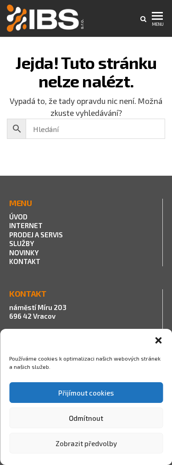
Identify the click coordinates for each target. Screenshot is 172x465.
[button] (158, 340)
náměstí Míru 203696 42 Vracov (38, 312)
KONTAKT (24, 261)
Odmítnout (86, 418)
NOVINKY (24, 252)
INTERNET (26, 225)
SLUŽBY (21, 243)
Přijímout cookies (86, 393)
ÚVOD (18, 216)
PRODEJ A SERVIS (36, 234)
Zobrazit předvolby (86, 443)
